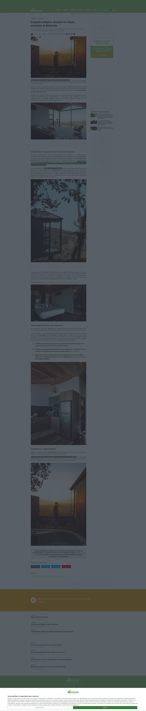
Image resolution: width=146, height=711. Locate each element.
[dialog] (73, 699)
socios (21, 698)
